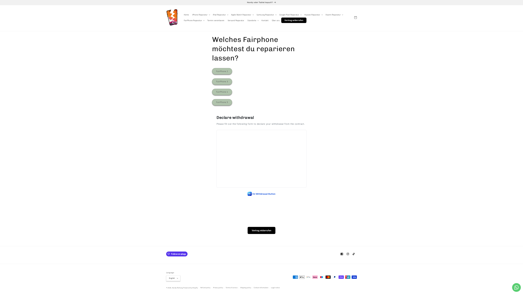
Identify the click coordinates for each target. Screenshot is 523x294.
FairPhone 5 (222, 102)
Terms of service (232, 288)
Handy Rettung (177, 288)
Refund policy (205, 288)
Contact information (261, 288)
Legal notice (275, 288)
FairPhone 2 (222, 71)
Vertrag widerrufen (261, 230)
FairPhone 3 (222, 81)
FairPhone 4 (222, 91)
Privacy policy (218, 288)
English (172, 278)
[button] (201, 15)
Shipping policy (245, 288)
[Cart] (355, 18)
